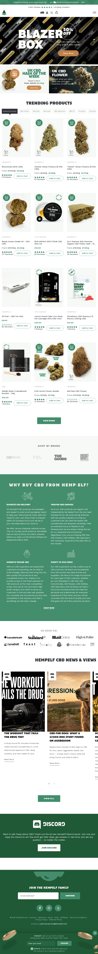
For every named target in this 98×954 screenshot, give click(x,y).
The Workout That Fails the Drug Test (21, 735)
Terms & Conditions (78, 917)
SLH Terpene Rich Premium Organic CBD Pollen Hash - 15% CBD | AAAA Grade (81, 242)
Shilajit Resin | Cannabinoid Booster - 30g (14, 392)
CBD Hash (46, 111)
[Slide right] (54, 783)
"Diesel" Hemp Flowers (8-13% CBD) (81, 168)
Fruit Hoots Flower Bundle (46, 391)
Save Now (68, 53)
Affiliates (64, 917)
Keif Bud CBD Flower (77, 391)
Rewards (42, 917)
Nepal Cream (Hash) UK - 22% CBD (16, 242)
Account (33, 917)
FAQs (56, 917)
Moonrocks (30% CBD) (12, 167)
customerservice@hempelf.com (53, 924)
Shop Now (49, 608)
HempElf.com (22, 917)
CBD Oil (72, 111)
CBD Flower (24, 111)
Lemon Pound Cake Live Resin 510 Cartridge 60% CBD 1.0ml (48, 317)
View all (49, 798)
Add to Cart (22, 176)
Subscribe (70, 896)
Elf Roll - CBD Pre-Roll (12, 316)
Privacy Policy (41, 920)
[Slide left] (43, 783)
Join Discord (49, 847)
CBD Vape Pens (59, 111)
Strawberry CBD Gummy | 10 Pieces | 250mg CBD (80, 317)
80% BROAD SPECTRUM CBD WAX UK (48, 242)
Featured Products (9, 111)
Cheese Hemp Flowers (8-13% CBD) (48, 168)
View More (49, 421)
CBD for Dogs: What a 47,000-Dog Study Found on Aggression (67, 737)
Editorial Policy (55, 920)
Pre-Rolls (82, 111)
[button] (52, 12)
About (50, 917)
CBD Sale (36, 111)
